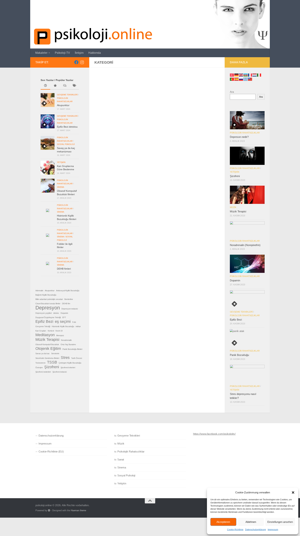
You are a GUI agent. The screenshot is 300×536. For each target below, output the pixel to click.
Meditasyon (45, 335)
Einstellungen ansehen (280, 521)
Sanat (120, 459)
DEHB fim (66, 303)
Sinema (60, 187)
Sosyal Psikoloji (66, 144)
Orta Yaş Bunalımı (68, 344)
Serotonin (55, 353)
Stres (65, 358)
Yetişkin (61, 162)
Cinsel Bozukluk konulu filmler (47, 303)
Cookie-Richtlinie (235, 529)
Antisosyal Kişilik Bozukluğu (67, 290)
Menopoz (60, 335)
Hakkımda (94, 52)
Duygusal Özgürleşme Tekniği (48, 317)
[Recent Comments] (64, 86)
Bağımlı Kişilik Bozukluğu (45, 295)
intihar (78, 326)
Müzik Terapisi (47, 340)
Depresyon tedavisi (69, 309)
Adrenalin (39, 290)
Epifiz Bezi (44, 321)
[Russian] (241, 78)
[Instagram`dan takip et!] (82, 62)
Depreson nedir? (239, 136)
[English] (241, 74)
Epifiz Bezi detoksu (67, 126)
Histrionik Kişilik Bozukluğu (63, 326)
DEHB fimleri (64, 268)
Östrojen (39, 367)
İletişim (79, 52)
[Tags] (74, 86)
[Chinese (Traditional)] (250, 78)
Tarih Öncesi (76, 358)
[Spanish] (236, 78)
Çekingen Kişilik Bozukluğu (70, 363)
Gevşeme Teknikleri (67, 95)
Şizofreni (51, 367)
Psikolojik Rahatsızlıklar (245, 133)
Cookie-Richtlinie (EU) (51, 451)
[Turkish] (232, 74)
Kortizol (51, 331)
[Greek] (245, 78)
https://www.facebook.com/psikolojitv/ (214, 433)
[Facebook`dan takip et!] (76, 62)
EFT (64, 317)
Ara (232, 91)
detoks (56, 313)
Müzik (233, 207)
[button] (293, 492)
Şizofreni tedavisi (59, 372)
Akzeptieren (223, 521)
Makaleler (41, 52)
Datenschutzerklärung (255, 529)
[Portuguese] (232, 78)
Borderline (68, 299)
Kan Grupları (40, 331)
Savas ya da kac (42, 353)
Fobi (74, 322)
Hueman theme (78, 510)
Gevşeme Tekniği (42, 326)
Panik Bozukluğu (239, 354)
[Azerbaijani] (245, 74)
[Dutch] (254, 74)
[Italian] (259, 74)
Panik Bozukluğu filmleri (72, 349)
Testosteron (40, 363)
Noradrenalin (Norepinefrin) (245, 245)
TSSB (52, 362)
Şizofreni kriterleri (68, 367)
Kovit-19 (59, 331)
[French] (250, 74)
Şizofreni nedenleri (43, 372)
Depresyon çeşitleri (43, 313)
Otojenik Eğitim (48, 349)
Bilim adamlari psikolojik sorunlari (49, 299)
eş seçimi (63, 321)
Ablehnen (250, 521)
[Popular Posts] (55, 86)
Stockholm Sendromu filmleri (47, 358)
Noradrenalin (66, 340)
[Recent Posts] (45, 86)
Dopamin (64, 313)
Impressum (273, 529)
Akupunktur (63, 105)
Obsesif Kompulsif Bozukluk (47, 344)
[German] (236, 74)
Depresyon (47, 308)
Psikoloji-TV (62, 52)
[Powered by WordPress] (49, 510)
